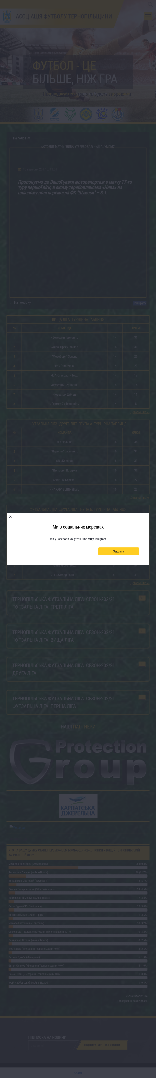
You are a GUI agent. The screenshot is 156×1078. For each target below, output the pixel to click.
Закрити (118, 551)
